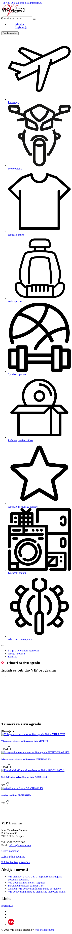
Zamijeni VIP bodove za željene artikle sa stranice (34, 888)
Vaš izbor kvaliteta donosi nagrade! (26, 882)
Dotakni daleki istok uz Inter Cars (26, 885)
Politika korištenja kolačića (15, 862)
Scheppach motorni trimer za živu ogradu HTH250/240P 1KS (26, 759)
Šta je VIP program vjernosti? (23, 650)
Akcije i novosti (16, 653)
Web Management (44, 929)
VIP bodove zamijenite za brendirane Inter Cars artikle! (37, 891)
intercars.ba (7, 905)
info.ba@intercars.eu (31, 2)
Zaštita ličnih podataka (13, 856)
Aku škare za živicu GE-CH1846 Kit (16, 795)
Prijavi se (19, 24)
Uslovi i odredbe (10, 851)
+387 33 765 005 (10, 2)
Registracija (21, 27)
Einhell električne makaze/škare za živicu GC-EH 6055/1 (24, 777)
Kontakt (12, 656)
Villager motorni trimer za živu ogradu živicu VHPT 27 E (24, 741)
